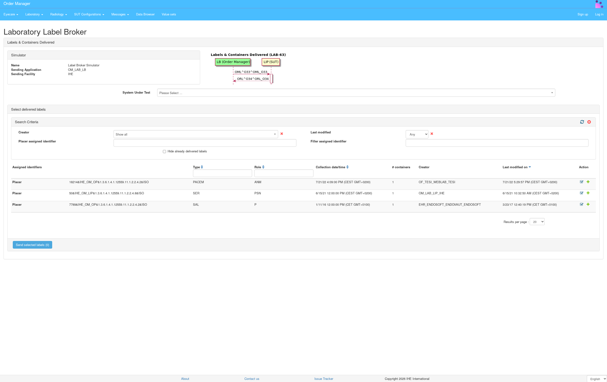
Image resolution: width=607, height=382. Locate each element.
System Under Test (136, 92)
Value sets (169, 14)
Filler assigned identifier (328, 141)
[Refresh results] (582, 121)
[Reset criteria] (588, 121)
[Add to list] (587, 182)
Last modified (321, 132)
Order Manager (17, 3)
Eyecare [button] (10, 14)
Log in (599, 14)
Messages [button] (119, 14)
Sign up (583, 14)
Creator (23, 132)
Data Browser (145, 14)
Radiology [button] (57, 14)
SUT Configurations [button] (88, 14)
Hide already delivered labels (187, 151)
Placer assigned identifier (37, 141)
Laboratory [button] (33, 14)
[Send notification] (581, 182)
